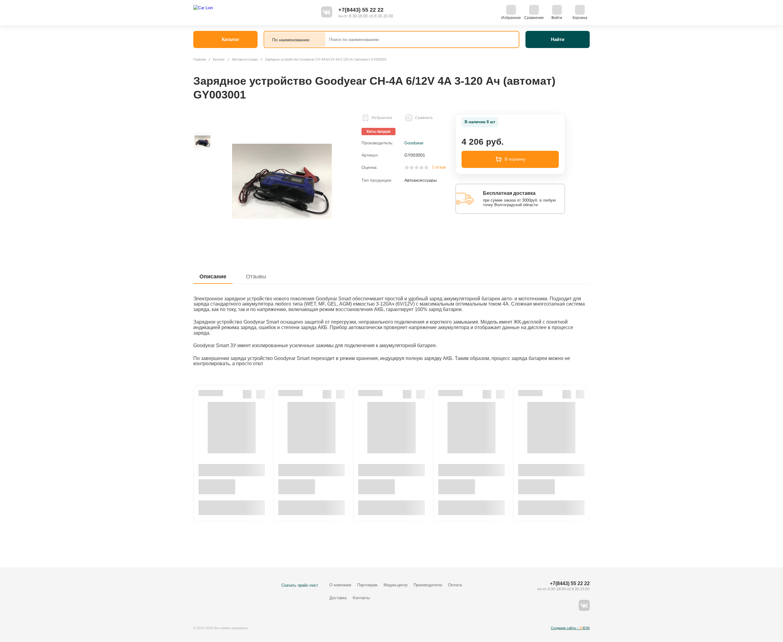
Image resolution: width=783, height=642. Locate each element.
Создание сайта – (570, 628)
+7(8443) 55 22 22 (361, 10)
